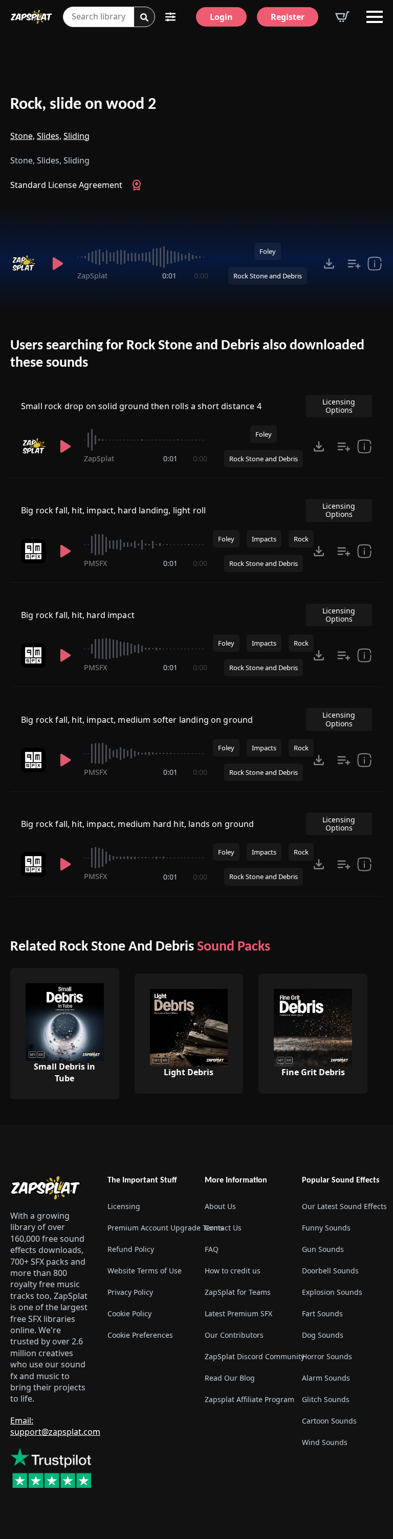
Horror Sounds (327, 1356)
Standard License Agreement (66, 185)
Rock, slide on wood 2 (83, 105)
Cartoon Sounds (329, 1421)
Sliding (76, 135)
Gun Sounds (323, 1249)
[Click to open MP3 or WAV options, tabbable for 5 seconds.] (329, 263)
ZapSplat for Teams (238, 1292)
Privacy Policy (130, 1292)
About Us (220, 1206)
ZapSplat (92, 275)
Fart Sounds (322, 1313)
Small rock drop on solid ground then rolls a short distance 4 (141, 406)
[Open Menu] (374, 17)
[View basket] (342, 17)
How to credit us (232, 1270)
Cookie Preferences (140, 1335)
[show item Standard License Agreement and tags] (374, 263)
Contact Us (223, 1228)
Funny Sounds (326, 1228)
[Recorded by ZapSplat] (25, 263)
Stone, (22, 135)
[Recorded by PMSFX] (34, 551)
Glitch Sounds (326, 1399)
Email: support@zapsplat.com (55, 1426)
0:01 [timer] (169, 275)
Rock (301, 538)
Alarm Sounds (326, 1378)
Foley (267, 251)
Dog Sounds (322, 1335)
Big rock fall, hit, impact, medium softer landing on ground (137, 719)
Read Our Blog (230, 1378)
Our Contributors (234, 1335)
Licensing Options (338, 406)
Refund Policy (130, 1249)
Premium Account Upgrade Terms (147, 1228)
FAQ (212, 1249)
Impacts (264, 538)
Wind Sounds (324, 1442)
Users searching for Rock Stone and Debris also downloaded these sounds (187, 354)
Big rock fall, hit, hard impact (78, 615)
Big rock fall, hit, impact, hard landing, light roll (113, 510)
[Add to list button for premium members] (354, 263)
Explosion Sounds (332, 1292)
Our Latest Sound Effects (342, 1206)
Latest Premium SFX (238, 1313)
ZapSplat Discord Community (245, 1356)
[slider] (142, 257)
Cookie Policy (129, 1313)
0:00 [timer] (201, 275)
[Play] (58, 263)
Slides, (49, 135)
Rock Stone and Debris (267, 275)
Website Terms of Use (144, 1270)
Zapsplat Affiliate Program (245, 1399)
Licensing (123, 1206)
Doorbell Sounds (330, 1270)
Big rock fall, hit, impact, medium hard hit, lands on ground (137, 824)
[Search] (144, 17)
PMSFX (95, 563)
